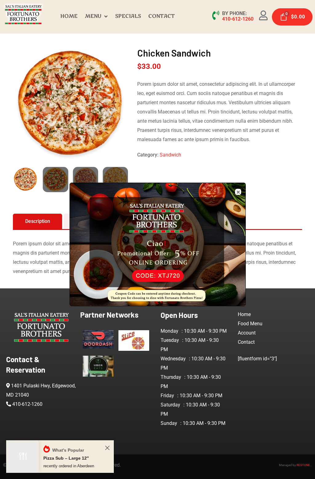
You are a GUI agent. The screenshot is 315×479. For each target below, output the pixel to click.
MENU (93, 16)
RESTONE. (304, 465)
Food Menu (250, 324)
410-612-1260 (237, 19)
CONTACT (161, 16)
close (238, 192)
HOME (69, 16)
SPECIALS (128, 16)
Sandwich (170, 155)
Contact (246, 342)
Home (244, 314)
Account (247, 333)
